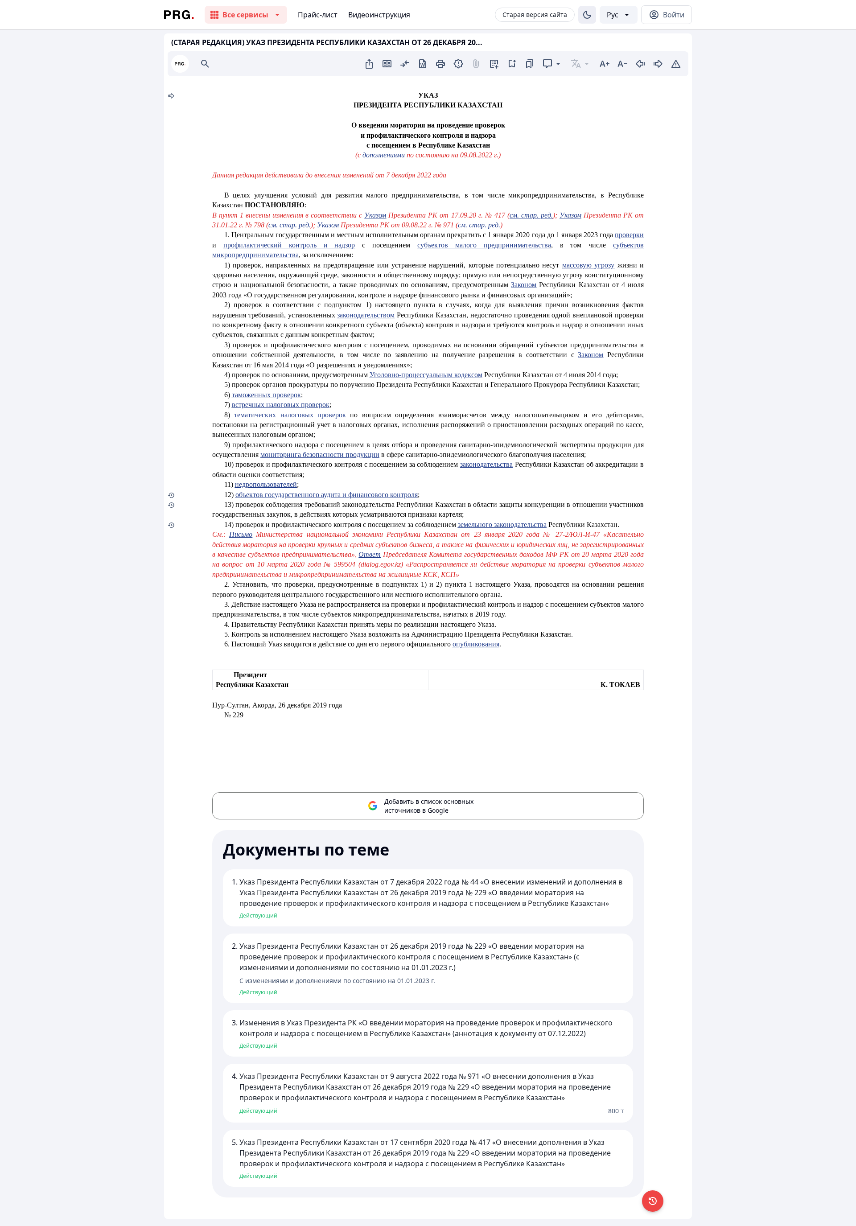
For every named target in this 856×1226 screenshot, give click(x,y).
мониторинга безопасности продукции (319, 454)
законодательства (486, 464)
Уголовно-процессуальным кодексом (426, 374)
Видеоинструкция (379, 15)
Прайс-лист (317, 15)
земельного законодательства (502, 524)
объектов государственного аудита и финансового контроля (326, 494)
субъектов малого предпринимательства (484, 245)
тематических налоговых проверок (290, 415)
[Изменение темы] (587, 15)
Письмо (240, 534)
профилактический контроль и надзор (289, 245)
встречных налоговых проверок (280, 404)
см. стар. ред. (531, 215)
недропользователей (266, 484)
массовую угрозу (588, 265)
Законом (523, 284)
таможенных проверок (266, 395)
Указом (375, 215)
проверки (629, 235)
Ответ (369, 554)
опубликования (476, 644)
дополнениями (383, 155)
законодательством (366, 315)
